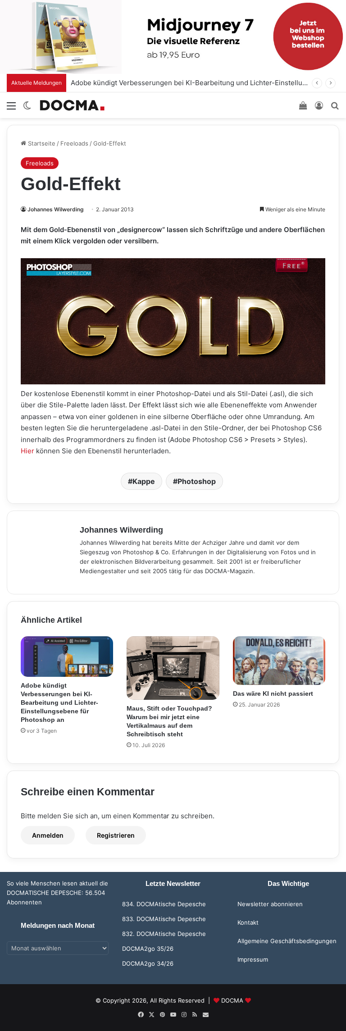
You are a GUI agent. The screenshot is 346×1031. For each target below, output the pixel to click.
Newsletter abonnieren (270, 904)
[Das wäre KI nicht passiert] (279, 660)
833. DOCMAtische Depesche (164, 918)
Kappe (143, 481)
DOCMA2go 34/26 (147, 963)
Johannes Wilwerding (55, 209)
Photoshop (197, 481)
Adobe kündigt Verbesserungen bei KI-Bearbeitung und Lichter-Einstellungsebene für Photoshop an (59, 702)
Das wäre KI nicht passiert (273, 693)
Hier (27, 451)
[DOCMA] (72, 105)
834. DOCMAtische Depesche (164, 904)
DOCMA (232, 1000)
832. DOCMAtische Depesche (164, 933)
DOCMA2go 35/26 (147, 948)
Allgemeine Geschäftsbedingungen (287, 940)
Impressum (252, 959)
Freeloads (74, 143)
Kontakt (248, 922)
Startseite (40, 143)
